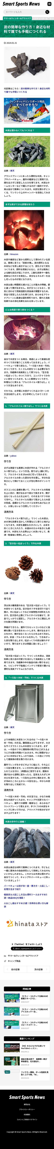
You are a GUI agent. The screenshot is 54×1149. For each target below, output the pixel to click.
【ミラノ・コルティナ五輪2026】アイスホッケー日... (34, 1010)
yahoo (13, 455)
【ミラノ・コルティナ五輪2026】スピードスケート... (34, 1023)
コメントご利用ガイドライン (27, 1119)
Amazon (14, 254)
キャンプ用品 (14, 961)
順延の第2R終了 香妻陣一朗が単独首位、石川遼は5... (34, 1060)
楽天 (12, 170)
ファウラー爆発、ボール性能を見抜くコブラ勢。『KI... (34, 1073)
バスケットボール (40, 18)
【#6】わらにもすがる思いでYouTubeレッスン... (33, 1046)
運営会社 (27, 1104)
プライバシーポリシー (27, 1109)
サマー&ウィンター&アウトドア (17, 18)
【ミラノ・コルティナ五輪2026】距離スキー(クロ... (34, 997)
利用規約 (27, 1114)
